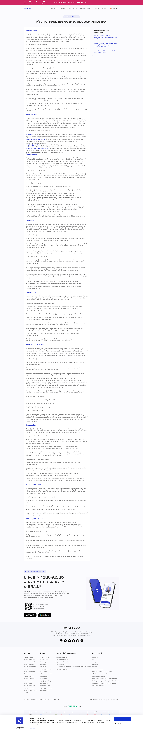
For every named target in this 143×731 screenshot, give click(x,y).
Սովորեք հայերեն (28, 657)
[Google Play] (44, 615)
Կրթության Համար (85, 8)
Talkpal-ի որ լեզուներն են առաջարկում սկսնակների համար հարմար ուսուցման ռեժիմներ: (105, 44)
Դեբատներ (43, 666)
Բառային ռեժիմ (44, 676)
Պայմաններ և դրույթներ (98, 676)
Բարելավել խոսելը (45, 685)
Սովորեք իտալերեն (29, 664)
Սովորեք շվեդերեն (29, 673)
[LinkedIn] (77, 640)
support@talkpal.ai (85, 635)
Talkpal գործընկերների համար (63, 669)
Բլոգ (93, 659)
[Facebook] (73, 640)
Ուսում (62, 8)
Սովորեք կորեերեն (29, 688)
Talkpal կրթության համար (62, 657)
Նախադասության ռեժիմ (46, 673)
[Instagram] (61, 640)
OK (122, 719)
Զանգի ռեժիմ (43, 671)
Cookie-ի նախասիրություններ (100, 673)
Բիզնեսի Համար (72, 8)
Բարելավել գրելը (44, 690)
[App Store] (30, 615)
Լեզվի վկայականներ (45, 681)
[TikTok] (65, 640)
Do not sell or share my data (122, 723)
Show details (33, 728)
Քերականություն (44, 657)
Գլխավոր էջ (54, 8)
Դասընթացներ (44, 659)
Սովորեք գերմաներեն (30, 666)
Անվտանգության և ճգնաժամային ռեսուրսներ (104, 678)
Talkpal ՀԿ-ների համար (61, 664)
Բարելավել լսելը (44, 683)
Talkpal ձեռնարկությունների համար (65, 662)
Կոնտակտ (94, 666)
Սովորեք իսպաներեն (29, 659)
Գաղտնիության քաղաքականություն (102, 671)
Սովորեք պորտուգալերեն (31, 690)
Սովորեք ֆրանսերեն (29, 662)
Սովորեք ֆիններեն (29, 676)
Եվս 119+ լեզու (27, 692)
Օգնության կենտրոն (72, 17)
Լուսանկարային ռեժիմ (46, 669)
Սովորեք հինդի (28, 683)
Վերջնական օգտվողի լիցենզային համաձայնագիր (105, 681)
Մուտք (104, 8)
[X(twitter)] (81, 640)
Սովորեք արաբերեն (29, 678)
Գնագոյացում (95, 664)
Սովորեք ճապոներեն (29, 685)
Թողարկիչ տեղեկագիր (98, 685)
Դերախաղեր (43, 662)
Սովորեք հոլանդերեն (29, 671)
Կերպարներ (43, 664)
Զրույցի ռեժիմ (43, 678)
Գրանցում (97, 8)
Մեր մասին (95, 657)
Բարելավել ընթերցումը (46, 688)
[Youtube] (69, 640)
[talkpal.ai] (28, 8)
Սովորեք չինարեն (29, 681)
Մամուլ (93, 662)
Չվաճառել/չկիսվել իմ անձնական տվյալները (104, 683)
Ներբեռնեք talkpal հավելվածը (36, 571)
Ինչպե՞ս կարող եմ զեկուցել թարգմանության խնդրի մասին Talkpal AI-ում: (105, 37)
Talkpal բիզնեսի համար (61, 659)
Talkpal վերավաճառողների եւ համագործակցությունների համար (73, 666)
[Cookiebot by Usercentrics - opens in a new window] (19, 728)
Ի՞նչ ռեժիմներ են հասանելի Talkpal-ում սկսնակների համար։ (105, 51)
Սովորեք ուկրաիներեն (30, 669)
